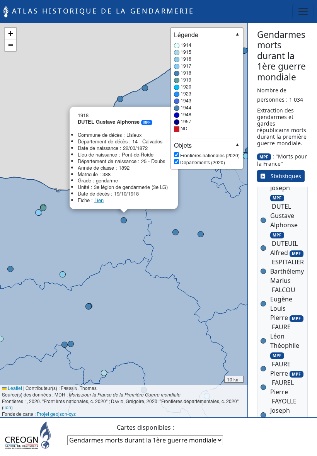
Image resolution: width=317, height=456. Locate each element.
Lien (99, 200)
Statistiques (283, 176)
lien (7, 407)
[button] (104, 373)
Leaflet (14, 388)
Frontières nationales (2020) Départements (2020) (207, 153)
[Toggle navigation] (303, 11)
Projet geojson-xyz (56, 413)
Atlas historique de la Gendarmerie (101, 10)
